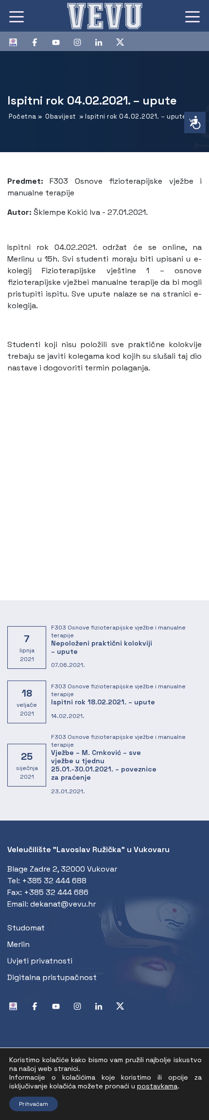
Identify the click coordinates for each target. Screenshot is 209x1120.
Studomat (26, 928)
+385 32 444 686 (56, 892)
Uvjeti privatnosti (39, 961)
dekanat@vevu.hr (63, 904)
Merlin (18, 944)
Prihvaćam (33, 1104)
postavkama (157, 1086)
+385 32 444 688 (54, 880)
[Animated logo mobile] (104, 16)
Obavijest (60, 116)
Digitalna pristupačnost (52, 977)
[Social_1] (17, 41)
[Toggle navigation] (16, 16)
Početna (22, 116)
